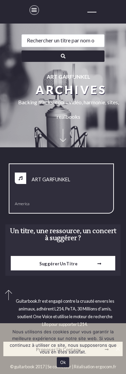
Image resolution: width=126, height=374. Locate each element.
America (22, 203)
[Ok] (117, 348)
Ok (63, 362)
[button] (34, 10)
